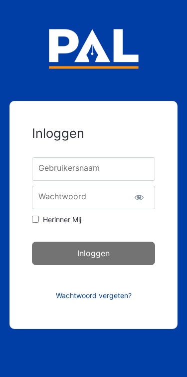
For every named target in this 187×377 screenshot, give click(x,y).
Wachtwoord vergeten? (94, 295)
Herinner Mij (62, 219)
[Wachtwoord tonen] (139, 197)
